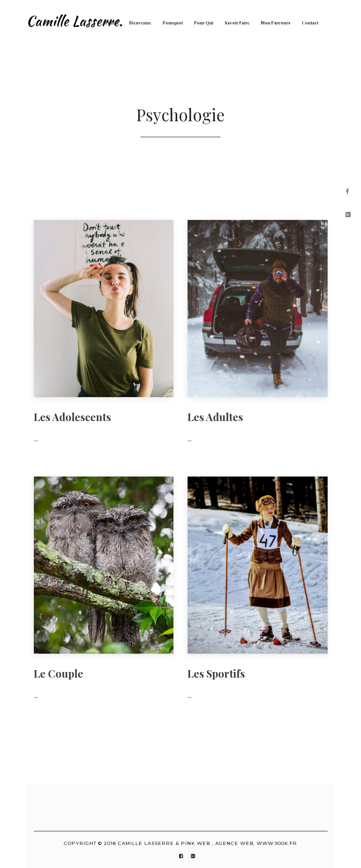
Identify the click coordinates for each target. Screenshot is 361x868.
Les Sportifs (216, 673)
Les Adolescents (72, 417)
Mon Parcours (275, 22)
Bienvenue (140, 22)
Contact (310, 22)
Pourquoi (173, 22)
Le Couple (58, 673)
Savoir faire (237, 22)
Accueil (110, 22)
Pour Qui (203, 22)
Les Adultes (215, 417)
